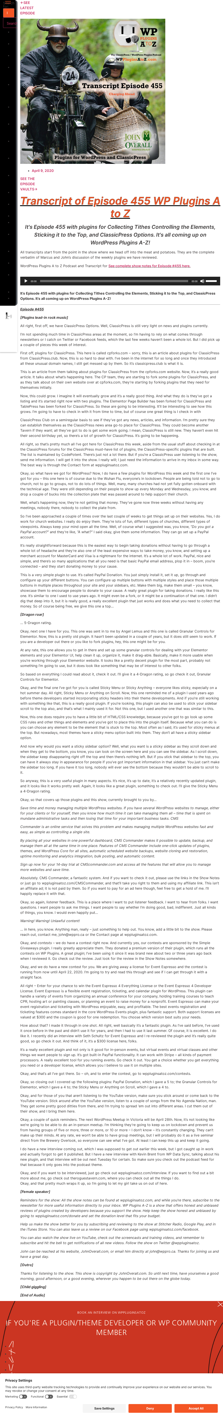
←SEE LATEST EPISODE (27, 7)
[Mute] (202, 281)
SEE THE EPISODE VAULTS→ (28, 183)
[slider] (212, 281)
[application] (120, 281)
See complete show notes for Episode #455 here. (149, 266)
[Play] (26, 281)
